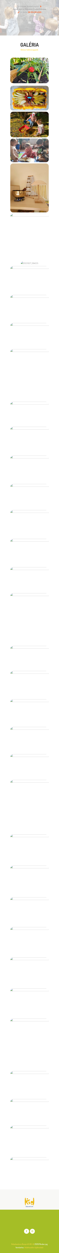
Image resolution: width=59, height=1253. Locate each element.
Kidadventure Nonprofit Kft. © (22, 1244)
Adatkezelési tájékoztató (33, 1247)
